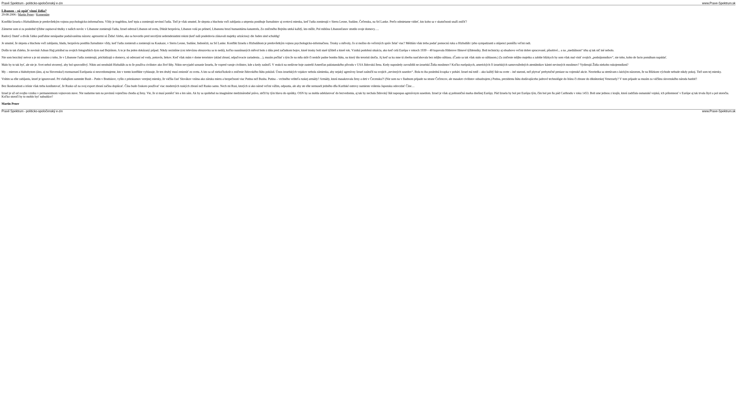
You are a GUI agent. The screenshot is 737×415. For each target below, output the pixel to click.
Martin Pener (26, 14)
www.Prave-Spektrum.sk (718, 3)
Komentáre (43, 14)
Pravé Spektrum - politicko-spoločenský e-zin (32, 3)
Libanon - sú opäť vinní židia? (24, 11)
